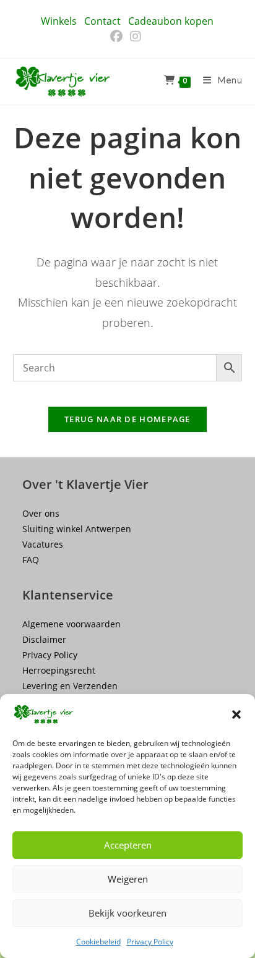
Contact (102, 21)
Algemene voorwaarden (71, 624)
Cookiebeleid (98, 941)
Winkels (59, 21)
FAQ (30, 560)
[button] (236, 714)
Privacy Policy (150, 941)
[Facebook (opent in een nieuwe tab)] (118, 36)
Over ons (40, 513)
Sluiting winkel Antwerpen (76, 529)
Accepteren (128, 845)
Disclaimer (44, 639)
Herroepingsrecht (58, 670)
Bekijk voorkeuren (127, 913)
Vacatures (42, 544)
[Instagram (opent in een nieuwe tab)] (135, 36)
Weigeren (128, 879)
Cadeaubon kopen (171, 21)
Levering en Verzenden (70, 686)
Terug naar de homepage (127, 419)
